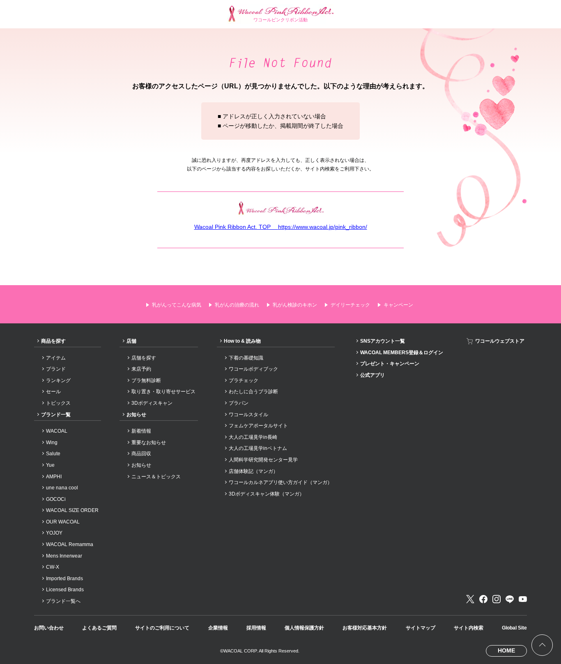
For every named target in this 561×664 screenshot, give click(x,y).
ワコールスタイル (248, 414)
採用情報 (256, 628)
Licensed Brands (65, 590)
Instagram (496, 599)
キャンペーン (398, 304)
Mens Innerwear (64, 556)
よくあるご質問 (99, 628)
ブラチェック (243, 380)
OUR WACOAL (63, 522)
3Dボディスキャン (151, 403)
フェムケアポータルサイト (258, 426)
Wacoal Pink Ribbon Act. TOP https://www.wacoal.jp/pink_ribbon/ (280, 227)
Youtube (523, 599)
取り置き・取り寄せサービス (163, 391)
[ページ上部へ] (542, 645)
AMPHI (54, 477)
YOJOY (54, 533)
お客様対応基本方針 (365, 628)
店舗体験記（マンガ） (253, 471)
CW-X (52, 567)
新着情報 (141, 431)
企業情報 (218, 628)
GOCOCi (56, 499)
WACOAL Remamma (69, 544)
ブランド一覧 (56, 414)
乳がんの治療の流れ (237, 304)
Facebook (483, 599)
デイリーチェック (350, 304)
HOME (506, 650)
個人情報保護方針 (304, 628)
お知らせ (136, 414)
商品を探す (53, 341)
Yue (50, 465)
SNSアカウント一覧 (382, 341)
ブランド (56, 369)
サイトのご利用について (162, 628)
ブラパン (238, 403)
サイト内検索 (468, 628)
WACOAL (56, 431)
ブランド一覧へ (63, 601)
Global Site (514, 628)
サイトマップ (420, 628)
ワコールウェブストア (499, 341)
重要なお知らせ (148, 442)
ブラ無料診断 (146, 380)
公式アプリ (372, 375)
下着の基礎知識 (246, 358)
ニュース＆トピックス (156, 477)
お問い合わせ (49, 628)
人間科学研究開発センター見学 (263, 460)
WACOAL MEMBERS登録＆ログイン (401, 352)
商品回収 (141, 453)
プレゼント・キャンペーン (389, 364)
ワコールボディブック (253, 369)
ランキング (58, 380)
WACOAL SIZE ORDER (72, 510)
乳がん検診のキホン (295, 304)
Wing (51, 442)
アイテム (56, 358)
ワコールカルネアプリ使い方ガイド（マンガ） (280, 482)
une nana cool (62, 488)
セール (53, 391)
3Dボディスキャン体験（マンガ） (266, 494)
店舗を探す (143, 358)
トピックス (58, 403)
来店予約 (141, 369)
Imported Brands (64, 578)
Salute (53, 453)
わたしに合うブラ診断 (253, 391)
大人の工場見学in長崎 (253, 437)
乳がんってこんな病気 (176, 304)
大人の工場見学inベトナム (258, 448)
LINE (510, 599)
